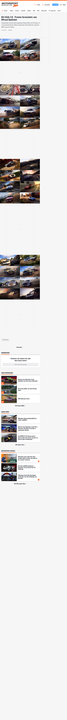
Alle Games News (19, 445)
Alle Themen (5, 339)
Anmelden (47, 5)
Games (5, 11)
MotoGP (23, 11)
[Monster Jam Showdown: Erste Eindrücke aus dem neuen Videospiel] (20, 380)
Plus (54, 5)
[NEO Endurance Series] (20, 398)
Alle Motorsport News (20, 484)
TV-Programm (52, 11)
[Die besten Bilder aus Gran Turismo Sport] (20, 389)
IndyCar (29, 11)
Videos (11, 11)
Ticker (38, 5)
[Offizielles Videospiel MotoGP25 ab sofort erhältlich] (20, 419)
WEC (38, 11)
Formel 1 (17, 11)
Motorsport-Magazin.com (9, 4)
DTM (34, 11)
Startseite (19, 347)
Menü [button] (64, 5)
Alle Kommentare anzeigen (20, 364)
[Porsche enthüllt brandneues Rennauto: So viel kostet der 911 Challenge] (20, 467)
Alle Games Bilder (20, 406)
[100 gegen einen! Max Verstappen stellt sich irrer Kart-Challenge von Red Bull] (20, 476)
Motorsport (44, 11)
